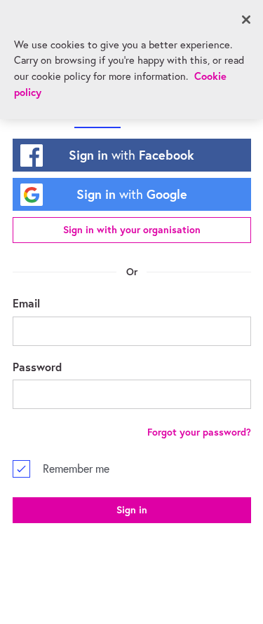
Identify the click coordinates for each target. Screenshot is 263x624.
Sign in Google (131, 194)
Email (26, 303)
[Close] (246, 19)
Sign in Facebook (131, 154)
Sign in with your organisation (132, 229)
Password (37, 366)
